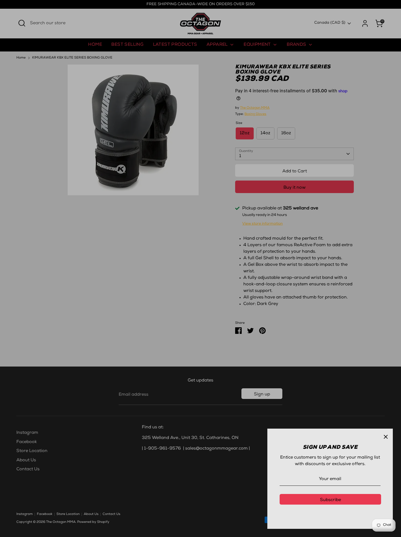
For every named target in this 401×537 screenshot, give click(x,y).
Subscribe (330, 500)
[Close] (386, 436)
